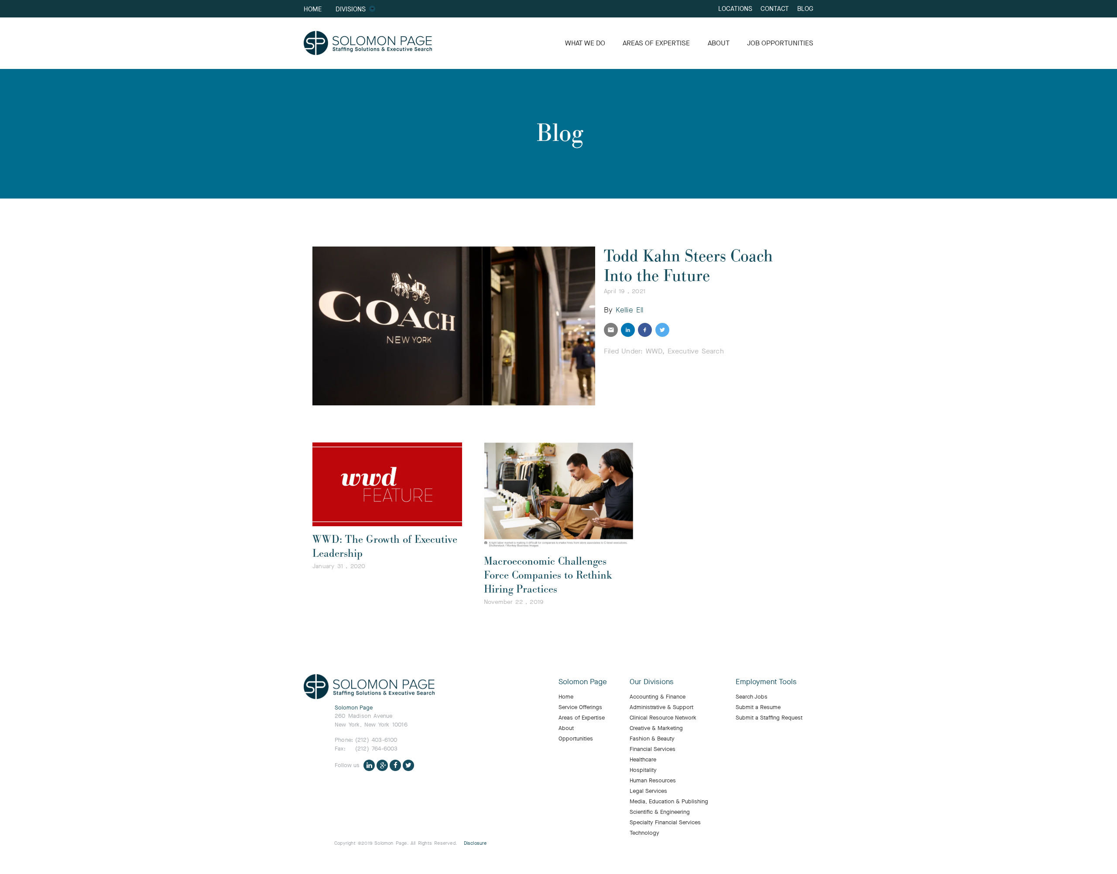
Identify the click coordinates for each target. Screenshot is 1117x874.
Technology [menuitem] (644, 832)
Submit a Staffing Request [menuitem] (769, 717)
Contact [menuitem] (775, 8)
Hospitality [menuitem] (643, 770)
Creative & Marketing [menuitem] (656, 728)
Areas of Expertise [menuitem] (581, 717)
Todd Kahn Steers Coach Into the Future (688, 266)
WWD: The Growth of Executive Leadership (384, 546)
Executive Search (696, 351)
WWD (654, 351)
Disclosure (475, 843)
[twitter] (662, 330)
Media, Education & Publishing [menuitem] (669, 801)
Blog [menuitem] (805, 8)
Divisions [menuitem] (351, 9)
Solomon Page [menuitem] (582, 682)
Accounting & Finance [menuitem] (657, 696)
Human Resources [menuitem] (653, 780)
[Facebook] (395, 765)
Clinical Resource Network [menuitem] (663, 717)
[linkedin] (628, 330)
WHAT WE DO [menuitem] (585, 43)
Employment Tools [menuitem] (766, 682)
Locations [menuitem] (735, 8)
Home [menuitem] (313, 9)
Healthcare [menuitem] (643, 759)
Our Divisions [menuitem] (652, 682)
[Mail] (611, 330)
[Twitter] (408, 765)
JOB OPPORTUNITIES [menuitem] (780, 43)
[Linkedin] (369, 765)
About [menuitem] (566, 728)
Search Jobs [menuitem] (752, 696)
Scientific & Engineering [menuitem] (660, 812)
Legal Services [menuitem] (648, 791)
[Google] (382, 765)
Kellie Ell (630, 310)
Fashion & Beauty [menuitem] (652, 738)
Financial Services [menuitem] (652, 749)
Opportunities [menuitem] (575, 738)
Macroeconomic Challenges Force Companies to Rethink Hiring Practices (548, 575)
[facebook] (645, 330)
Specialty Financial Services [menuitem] (665, 822)
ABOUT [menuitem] (719, 43)
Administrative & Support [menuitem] (661, 707)
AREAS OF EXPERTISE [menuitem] (656, 43)
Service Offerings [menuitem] (580, 707)
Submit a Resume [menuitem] (758, 707)
